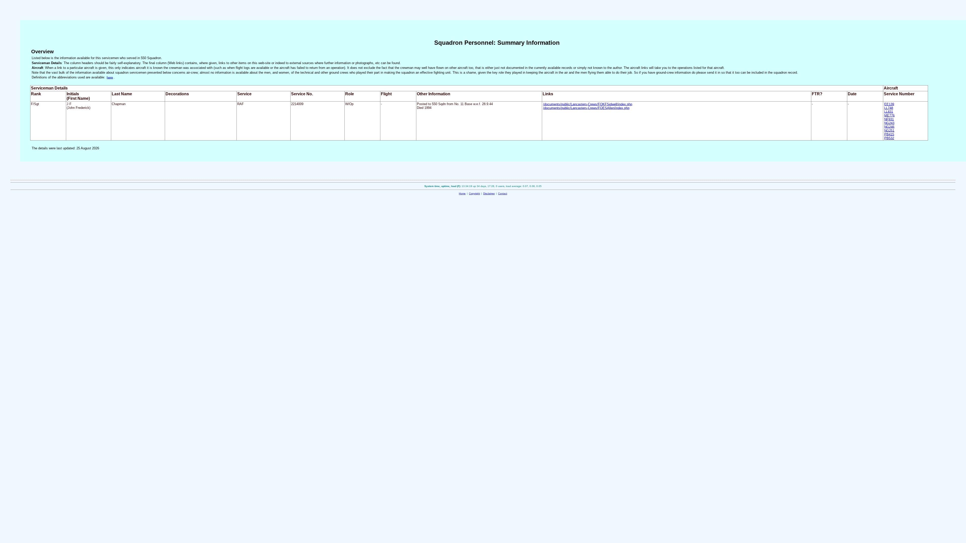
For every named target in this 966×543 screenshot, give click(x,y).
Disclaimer (489, 193)
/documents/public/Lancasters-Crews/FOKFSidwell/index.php (587, 104)
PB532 (889, 138)
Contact (502, 193)
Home (462, 193)
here (110, 77)
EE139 (889, 104)
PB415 (889, 134)
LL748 (888, 108)
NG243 (889, 123)
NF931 (889, 119)
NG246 (889, 126)
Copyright (474, 193)
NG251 (889, 130)
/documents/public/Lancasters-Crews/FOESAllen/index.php (586, 108)
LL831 (888, 111)
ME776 (889, 115)
